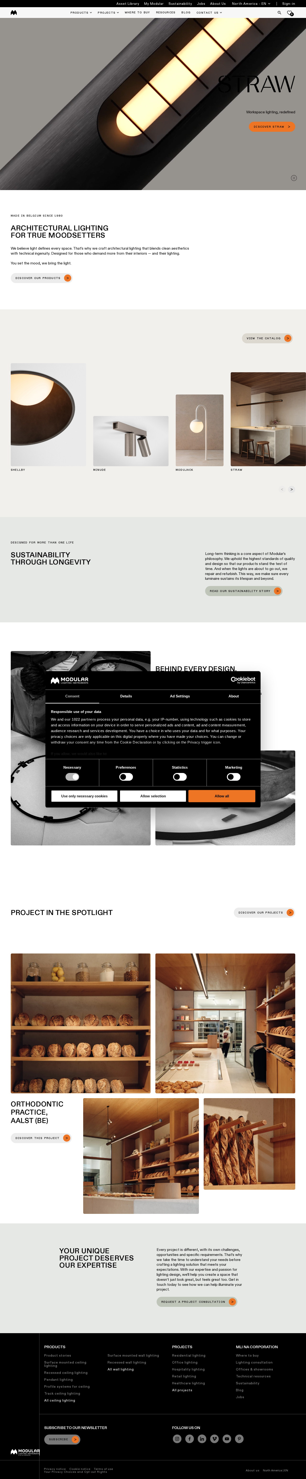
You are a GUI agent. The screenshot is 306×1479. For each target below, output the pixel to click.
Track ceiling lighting (62, 1393)
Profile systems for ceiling (67, 1386)
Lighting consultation (254, 1362)
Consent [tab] (72, 696)
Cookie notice (79, 1469)
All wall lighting (121, 1369)
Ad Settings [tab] (180, 696)
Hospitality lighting (188, 1369)
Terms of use (103, 1469)
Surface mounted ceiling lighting (65, 1364)
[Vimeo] (214, 1439)
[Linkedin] (202, 1439)
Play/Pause (294, 178)
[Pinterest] (239, 1439)
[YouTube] (227, 1439)
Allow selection (153, 796)
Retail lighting (184, 1376)
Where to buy (247, 1355)
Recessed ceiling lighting (66, 1372)
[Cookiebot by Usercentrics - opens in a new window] (234, 680)
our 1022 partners (80, 719)
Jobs (201, 3)
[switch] (126, 777)
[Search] (279, 12)
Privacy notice (55, 1469)
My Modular (154, 3)
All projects (182, 1390)
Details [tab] (126, 696)
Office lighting (185, 1362)
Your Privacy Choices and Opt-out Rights (75, 1472)
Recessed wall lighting (127, 1362)
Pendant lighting (58, 1379)
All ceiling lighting (59, 1400)
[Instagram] (177, 1439)
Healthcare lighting (188, 1383)
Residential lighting (189, 1355)
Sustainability (180, 3)
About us (252, 1470)
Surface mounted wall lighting (133, 1355)
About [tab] (234, 696)
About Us (218, 3)
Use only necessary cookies (84, 796)
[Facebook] (190, 1439)
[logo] (14, 12)
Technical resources (253, 1376)
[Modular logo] (25, 1454)
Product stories (57, 1355)
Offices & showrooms (254, 1369)
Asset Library (127, 3)
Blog (240, 1390)
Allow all (222, 796)
